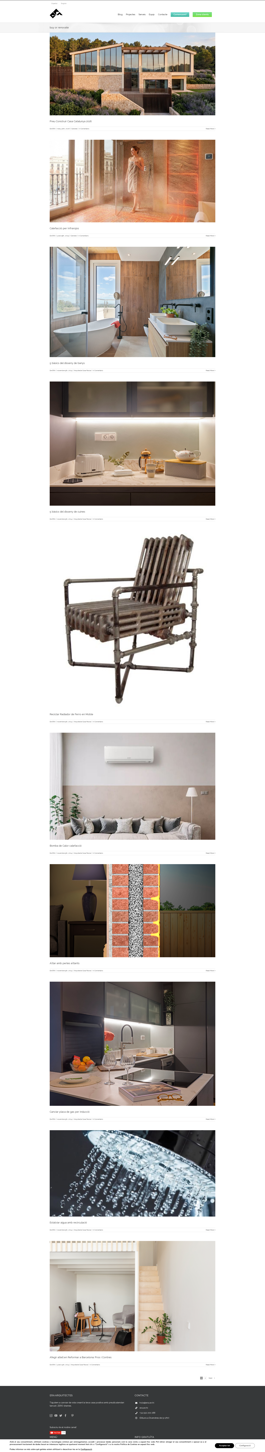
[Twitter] (60, 1415)
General (74, 129)
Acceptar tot (224, 1445)
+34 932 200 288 (147, 1413)
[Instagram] (51, 1415)
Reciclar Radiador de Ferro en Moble (71, 714)
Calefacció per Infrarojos (64, 228)
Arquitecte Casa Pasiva (82, 370)
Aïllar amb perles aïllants (65, 963)
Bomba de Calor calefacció (66, 845)
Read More (210, 129)
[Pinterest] (72, 1415)
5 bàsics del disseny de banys (67, 363)
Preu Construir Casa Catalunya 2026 (71, 121)
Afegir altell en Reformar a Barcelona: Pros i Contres (81, 1357)
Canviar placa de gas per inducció (70, 1111)
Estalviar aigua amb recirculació (68, 1222)
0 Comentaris (84, 129)
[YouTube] (56, 1415)
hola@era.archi (147, 1403)
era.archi (144, 1408)
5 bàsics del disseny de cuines (67, 511)
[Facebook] (65, 1415)
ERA (53, 129)
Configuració (86, 1449)
